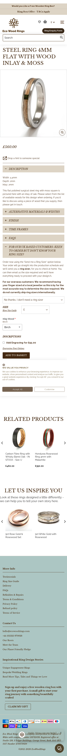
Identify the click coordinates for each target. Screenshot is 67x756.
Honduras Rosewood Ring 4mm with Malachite (46, 456)
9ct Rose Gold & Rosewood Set (14, 536)
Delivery (7, 585)
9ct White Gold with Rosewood (45, 536)
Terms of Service (11, 613)
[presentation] (2, 521)
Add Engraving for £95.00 (21, 342)
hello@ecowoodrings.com (16, 631)
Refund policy (10, 608)
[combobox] (33, 37)
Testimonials (9, 576)
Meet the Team (10, 645)
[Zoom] (62, 132)
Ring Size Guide (10, 310)
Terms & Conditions (13, 599)
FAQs (12, 238)
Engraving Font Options (13, 348)
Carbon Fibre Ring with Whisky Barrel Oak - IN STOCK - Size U (17, 456)
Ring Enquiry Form (53, 30)
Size (10, 309)
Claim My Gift (18, 706)
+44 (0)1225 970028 (12, 635)
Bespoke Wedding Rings (15, 672)
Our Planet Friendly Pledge (17, 649)
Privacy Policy (10, 604)
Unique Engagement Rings (16, 667)
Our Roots (8, 640)
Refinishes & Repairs (13, 595)
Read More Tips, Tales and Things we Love (25, 676)
